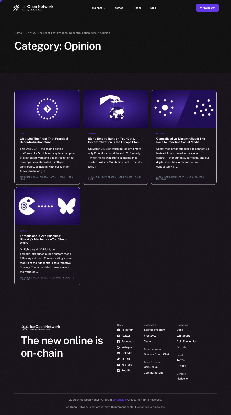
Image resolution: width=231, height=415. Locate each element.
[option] (67, 412)
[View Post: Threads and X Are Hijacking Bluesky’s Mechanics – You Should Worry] (47, 206)
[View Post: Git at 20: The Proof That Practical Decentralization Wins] (47, 108)
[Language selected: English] (144, 412)
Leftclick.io (120, 399)
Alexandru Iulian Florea (34, 177)
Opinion (24, 134)
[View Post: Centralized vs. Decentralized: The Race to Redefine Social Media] (183, 108)
